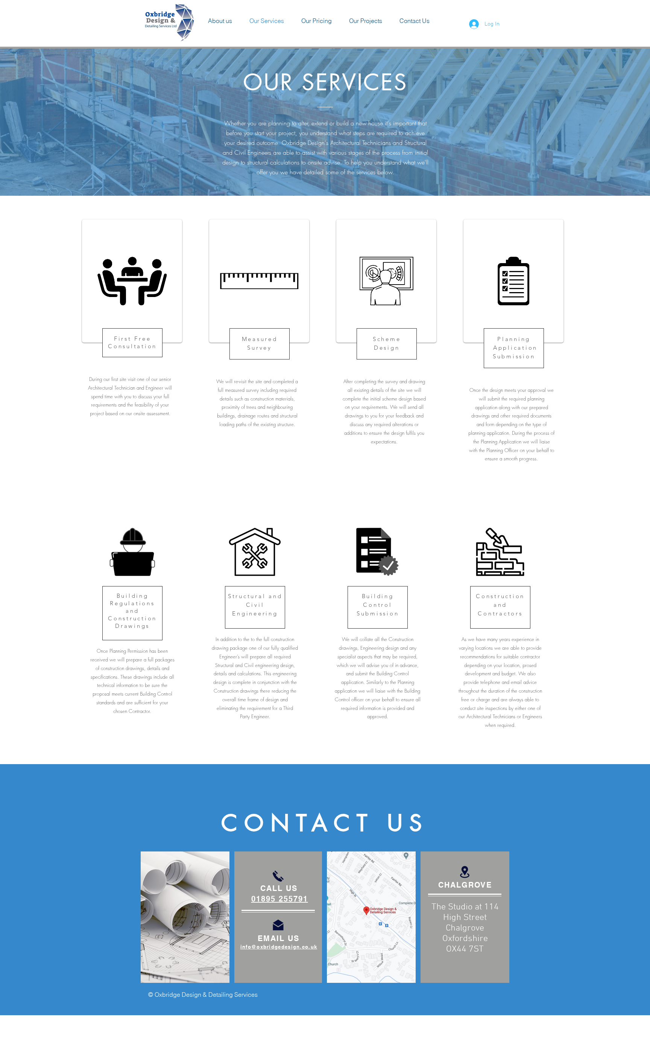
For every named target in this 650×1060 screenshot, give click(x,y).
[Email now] (278, 925)
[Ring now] (278, 876)
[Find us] (464, 872)
